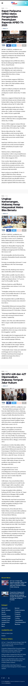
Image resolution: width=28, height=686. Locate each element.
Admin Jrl (5, 28)
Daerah (3, 612)
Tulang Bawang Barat (20, 622)
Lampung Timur (6, 620)
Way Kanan (17, 624)
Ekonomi (4, 614)
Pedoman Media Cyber (7, 633)
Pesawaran (18, 612)
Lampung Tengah (6, 618)
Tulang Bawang (19, 620)
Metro (6, 8)
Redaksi (3, 635)
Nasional (17, 608)
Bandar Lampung (6, 610)
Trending (17, 618)
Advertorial (4, 608)
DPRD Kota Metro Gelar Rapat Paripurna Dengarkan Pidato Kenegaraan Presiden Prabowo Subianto (14, 666)
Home (3, 8)
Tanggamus (18, 616)
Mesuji (3, 624)
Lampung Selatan (6, 616)
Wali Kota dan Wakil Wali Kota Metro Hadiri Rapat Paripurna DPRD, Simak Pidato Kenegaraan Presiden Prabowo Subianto (13, 660)
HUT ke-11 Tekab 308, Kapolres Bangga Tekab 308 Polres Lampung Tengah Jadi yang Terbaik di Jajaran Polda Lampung (18, 584)
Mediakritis (7, 681)
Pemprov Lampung (20, 610)
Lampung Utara (5, 622)
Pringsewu (17, 614)
